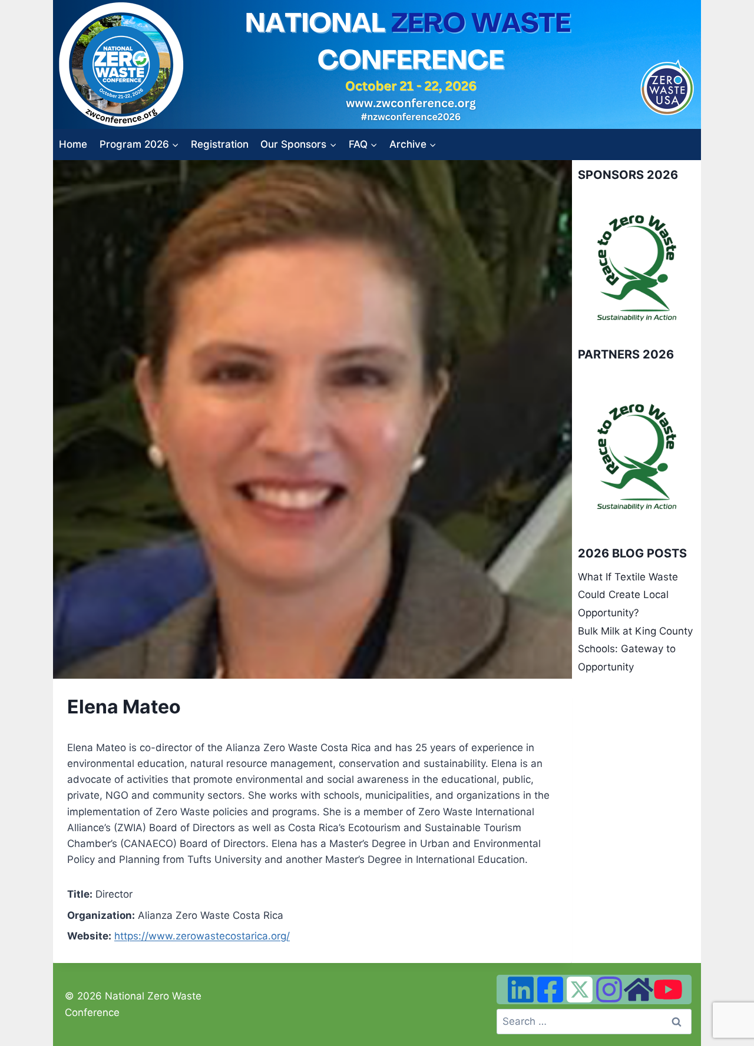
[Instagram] (609, 989)
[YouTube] (668, 989)
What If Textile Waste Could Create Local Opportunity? (628, 595)
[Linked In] (520, 989)
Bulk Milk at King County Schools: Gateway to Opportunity (635, 649)
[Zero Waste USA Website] (638, 989)
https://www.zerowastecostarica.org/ (202, 936)
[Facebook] (550, 989)
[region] (636, 268)
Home (73, 144)
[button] (596, 267)
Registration (220, 144)
